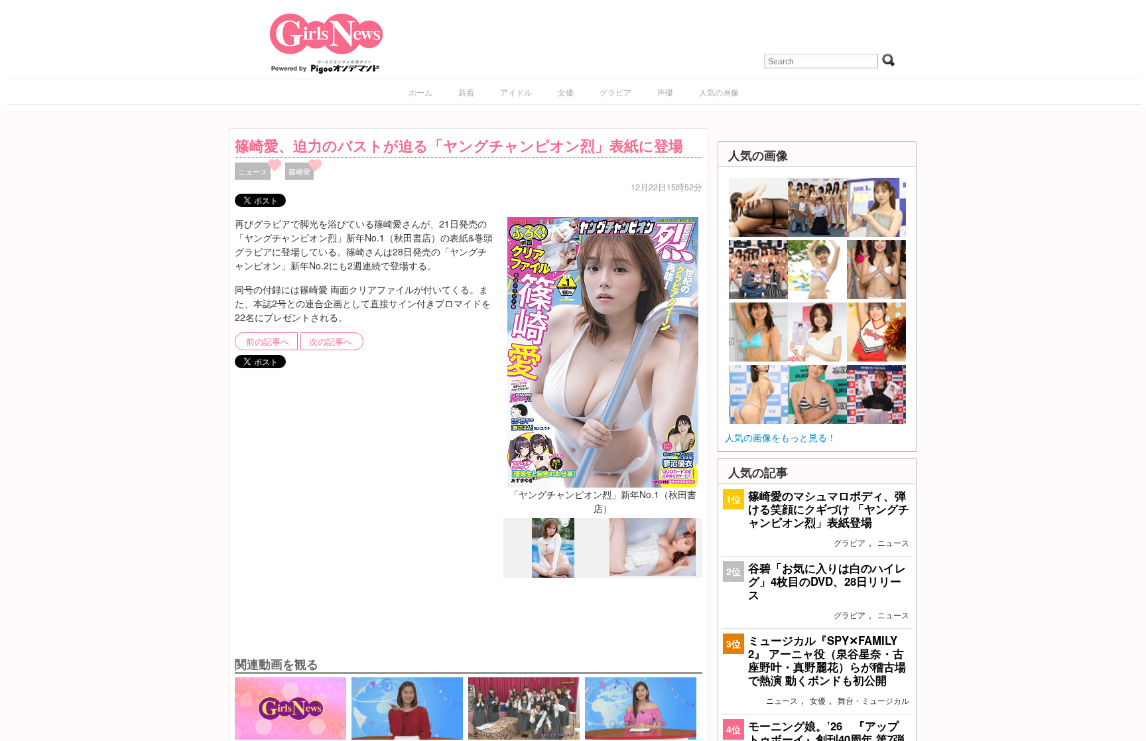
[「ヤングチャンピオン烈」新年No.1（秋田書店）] (602, 350)
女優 (566, 92)
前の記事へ (267, 342)
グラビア (615, 92)
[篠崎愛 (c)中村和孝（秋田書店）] (553, 574)
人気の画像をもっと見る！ (780, 437)
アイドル (516, 92)
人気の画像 (719, 92)
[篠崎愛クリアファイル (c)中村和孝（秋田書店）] (652, 572)
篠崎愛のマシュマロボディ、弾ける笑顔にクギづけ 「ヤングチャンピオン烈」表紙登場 (828, 508)
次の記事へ (330, 342)
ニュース (252, 171)
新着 (466, 92)
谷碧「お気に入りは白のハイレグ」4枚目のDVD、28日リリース (827, 581)
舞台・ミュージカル (873, 700)
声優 (665, 92)
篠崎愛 (299, 171)
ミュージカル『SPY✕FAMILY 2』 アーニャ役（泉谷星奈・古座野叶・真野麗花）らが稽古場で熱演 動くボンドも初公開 (827, 660)
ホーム (420, 92)
